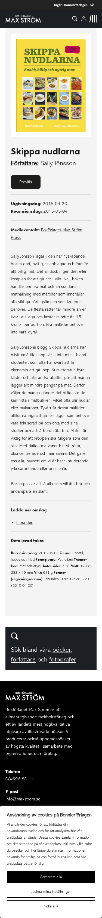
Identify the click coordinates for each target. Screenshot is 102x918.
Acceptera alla (51, 877)
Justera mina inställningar (51, 892)
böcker (61, 649)
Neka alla (51, 906)
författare (23, 659)
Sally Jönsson (58, 163)
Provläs (25, 182)
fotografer (62, 659)
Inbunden (24, 522)
